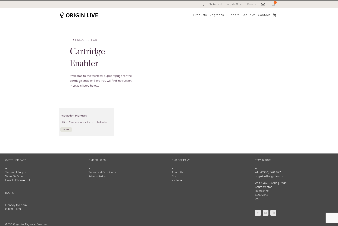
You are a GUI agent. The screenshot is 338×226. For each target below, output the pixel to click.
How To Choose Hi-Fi (18, 180)
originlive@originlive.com (270, 176)
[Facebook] (258, 213)
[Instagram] (273, 213)
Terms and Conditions (102, 172)
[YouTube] (265, 213)
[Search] (202, 4)
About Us (177, 172)
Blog (174, 176)
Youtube (177, 180)
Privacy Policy (97, 176)
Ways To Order (14, 176)
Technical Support (16, 172)
